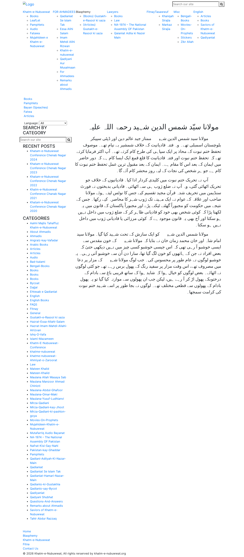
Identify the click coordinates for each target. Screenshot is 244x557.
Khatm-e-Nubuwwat (36, 12)
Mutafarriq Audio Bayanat (47, 433)
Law (117, 20)
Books (34, 16)
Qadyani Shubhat (41, 497)
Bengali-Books (39, 266)
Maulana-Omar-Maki (43, 394)
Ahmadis (36, 236)
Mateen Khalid (39, 368)
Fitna (26, 544)
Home (27, 531)
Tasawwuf (161, 12)
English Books (39, 300)
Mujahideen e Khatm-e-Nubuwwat (39, 42)
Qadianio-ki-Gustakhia (45, 484)
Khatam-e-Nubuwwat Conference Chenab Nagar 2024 (48, 155)
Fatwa (27, 111)
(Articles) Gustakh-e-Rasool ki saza (93, 29)
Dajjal (34, 287)
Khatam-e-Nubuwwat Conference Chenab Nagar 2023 (48, 168)
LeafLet (35, 20)
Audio (34, 29)
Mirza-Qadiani (39, 403)
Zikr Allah (187, 42)
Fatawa (35, 33)
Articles (206, 16)
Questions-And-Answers (46, 501)
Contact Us (30, 548)
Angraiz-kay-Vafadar (44, 240)
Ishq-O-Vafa (38, 334)
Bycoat (34, 283)
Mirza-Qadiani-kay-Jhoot (47, 407)
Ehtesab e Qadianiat (43, 291)
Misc (177, 12)
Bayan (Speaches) (35, 107)
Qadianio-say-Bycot (43, 488)
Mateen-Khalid (39, 373)
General (35, 313)
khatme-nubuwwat (42, 351)
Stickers (186, 37)
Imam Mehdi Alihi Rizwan (67, 42)
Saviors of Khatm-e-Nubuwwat (208, 29)
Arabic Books (39, 244)
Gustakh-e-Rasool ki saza (47, 317)
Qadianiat (36, 467)
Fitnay (151, 12)
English (198, 12)
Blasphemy (30, 535)
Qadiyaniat (208, 37)
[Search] (221, 4)
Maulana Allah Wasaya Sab (48, 377)
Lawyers (112, 12)
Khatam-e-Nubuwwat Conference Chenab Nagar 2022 (48, 181)
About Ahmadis (40, 231)
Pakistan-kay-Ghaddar (45, 450)
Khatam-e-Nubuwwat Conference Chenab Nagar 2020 (48, 206)
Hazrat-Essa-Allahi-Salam (47, 321)
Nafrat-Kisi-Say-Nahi (44, 445)
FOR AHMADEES (64, 12)
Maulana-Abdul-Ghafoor (46, 390)
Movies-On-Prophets (44, 420)
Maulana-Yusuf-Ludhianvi (47, 398)
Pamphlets (37, 24)
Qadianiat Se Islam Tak (66, 20)
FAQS (33, 304)
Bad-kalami (37, 261)
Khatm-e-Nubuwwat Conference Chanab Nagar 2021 (48, 194)
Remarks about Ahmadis (66, 84)
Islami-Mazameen (42, 338)
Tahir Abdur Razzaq (43, 518)
